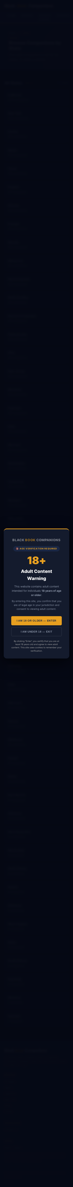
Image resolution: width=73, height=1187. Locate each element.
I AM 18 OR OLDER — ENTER (36, 620)
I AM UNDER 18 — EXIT (36, 631)
